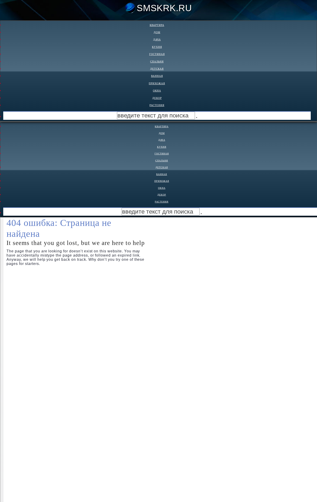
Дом (157, 32)
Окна (157, 90)
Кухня (157, 47)
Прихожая (157, 83)
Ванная (157, 76)
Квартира (157, 25)
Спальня (157, 61)
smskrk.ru (164, 8)
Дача (157, 39)
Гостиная (157, 54)
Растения (156, 105)
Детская (157, 68)
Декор (157, 98)
